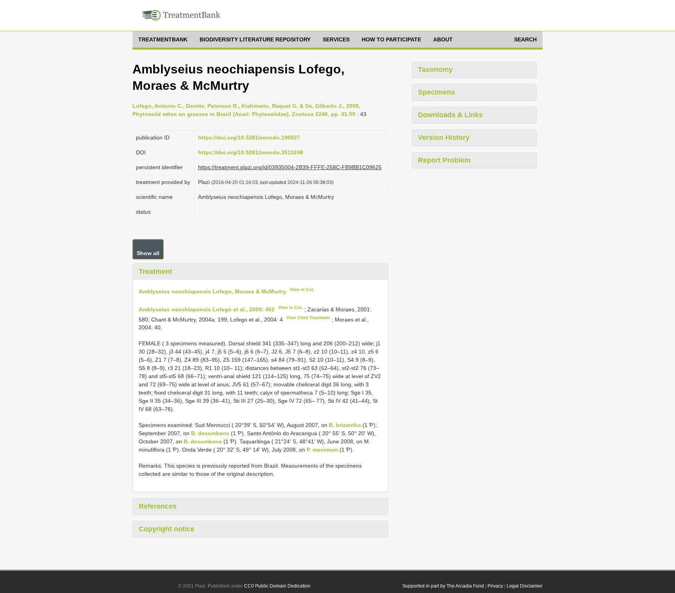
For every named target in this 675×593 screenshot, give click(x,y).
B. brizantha (345, 425)
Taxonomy (435, 69)
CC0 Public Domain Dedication (277, 586)
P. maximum (322, 450)
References (158, 506)
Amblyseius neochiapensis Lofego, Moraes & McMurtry (212, 291)
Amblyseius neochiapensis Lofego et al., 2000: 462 (207, 309)
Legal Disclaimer (525, 586)
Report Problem (444, 160)
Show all (148, 253)
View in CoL (302, 289)
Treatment (155, 271)
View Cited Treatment (308, 317)
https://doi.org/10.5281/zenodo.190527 (249, 137)
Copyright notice (167, 529)
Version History (444, 137)
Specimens (436, 92)
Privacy (495, 586)
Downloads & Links (450, 115)
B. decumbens (210, 433)
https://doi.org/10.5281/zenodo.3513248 (250, 152)
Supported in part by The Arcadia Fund (443, 586)
